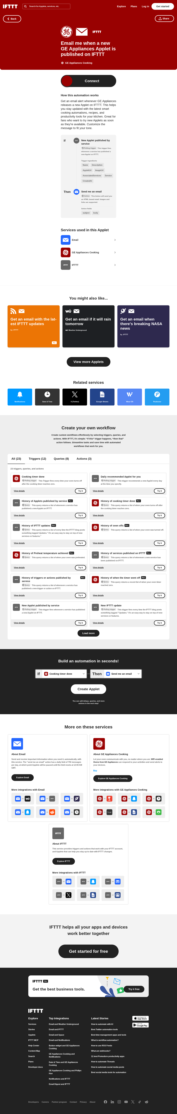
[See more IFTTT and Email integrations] (63, 881)
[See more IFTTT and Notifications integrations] (88, 881)
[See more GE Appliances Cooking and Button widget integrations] (104, 798)
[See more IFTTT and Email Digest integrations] (113, 881)
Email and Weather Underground (64, 1024)
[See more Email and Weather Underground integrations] (22, 798)
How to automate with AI (102, 1024)
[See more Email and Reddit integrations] (47, 812)
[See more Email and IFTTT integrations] (47, 798)
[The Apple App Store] (140, 1018)
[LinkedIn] (112, 1102)
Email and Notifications (59, 1040)
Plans (134, 6)
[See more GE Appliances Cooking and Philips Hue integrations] (104, 812)
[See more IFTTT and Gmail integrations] (113, 895)
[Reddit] (146, 1102)
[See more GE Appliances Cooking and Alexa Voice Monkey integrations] (153, 812)
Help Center (33, 1045)
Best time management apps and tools (108, 1035)
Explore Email (22, 777)
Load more (88, 633)
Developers (33, 1102)
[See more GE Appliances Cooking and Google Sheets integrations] (129, 812)
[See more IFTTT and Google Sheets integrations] (88, 895)
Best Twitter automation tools (104, 1029)
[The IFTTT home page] (10, 6)
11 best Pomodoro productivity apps (107, 1056)
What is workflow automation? (105, 1040)
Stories (31, 1029)
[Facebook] (105, 1102)
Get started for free (88, 951)
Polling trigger (30, 481)
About (92, 1102)
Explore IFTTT (63, 861)
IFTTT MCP (33, 1040)
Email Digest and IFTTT (59, 1084)
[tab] (16, 459)
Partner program (59, 1102)
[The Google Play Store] (140, 1025)
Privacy (83, 1102)
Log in (145, 6)
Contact (73, 1102)
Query (27, 505)
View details (19, 491)
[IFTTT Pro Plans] (70, 501)
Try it (80, 491)
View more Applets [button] (88, 362)
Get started (162, 6)
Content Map (34, 1051)
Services (32, 1024)
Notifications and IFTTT (59, 1079)
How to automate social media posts (107, 1067)
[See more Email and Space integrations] (72, 798)
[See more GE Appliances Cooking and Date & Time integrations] (153, 798)
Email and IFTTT (56, 1029)
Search (31, 1056)
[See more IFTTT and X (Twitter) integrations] (63, 895)
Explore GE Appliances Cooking (113, 778)
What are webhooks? (100, 1051)
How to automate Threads (103, 1062)
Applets (31, 1035)
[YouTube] (126, 1102)
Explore (121, 6)
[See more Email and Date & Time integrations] (72, 812)
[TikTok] (140, 1102)
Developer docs (35, 1067)
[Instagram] (119, 1102)
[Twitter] (133, 1102)
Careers (45, 1102)
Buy (95, 770)
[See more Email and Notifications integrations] (22, 812)
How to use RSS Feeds (101, 1045)
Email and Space (56, 1035)
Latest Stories (99, 1018)
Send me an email (91, 191)
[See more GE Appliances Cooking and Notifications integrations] (129, 798)
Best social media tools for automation (108, 1072)
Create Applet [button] (88, 689)
